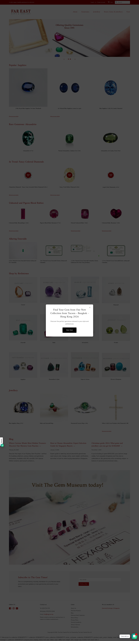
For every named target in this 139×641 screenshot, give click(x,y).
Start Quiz (69, 330)
